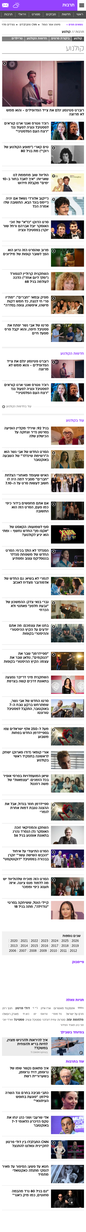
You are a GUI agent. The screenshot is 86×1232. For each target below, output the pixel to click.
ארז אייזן (46, 1008)
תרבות (68, 5)
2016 (44, 945)
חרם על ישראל (75, 1014)
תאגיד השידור (67, 1025)
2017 (54, 945)
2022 (34, 940)
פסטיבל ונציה (33, 1020)
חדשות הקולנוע (37, 38)
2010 (53, 950)
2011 (63, 950)
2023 (44, 940)
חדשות (66, 14)
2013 (14, 945)
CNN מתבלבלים (28, 25)
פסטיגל (19, 1020)
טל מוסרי (57, 1014)
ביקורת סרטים (60, 38)
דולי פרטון (22, 1008)
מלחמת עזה (75, 1020)
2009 (43, 950)
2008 (33, 950)
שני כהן (80, 1025)
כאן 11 (26, 1014)
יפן (35, 1014)
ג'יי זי (35, 1008)
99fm (81, 1008)
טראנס (44, 1014)
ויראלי (22, 14)
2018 (65, 945)
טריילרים (17, 38)
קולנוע (66, 32)
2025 (65, 940)
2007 (22, 950)
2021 (24, 940)
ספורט (36, 14)
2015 (34, 945)
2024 (54, 940)
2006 (12, 950)
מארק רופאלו (10, 1014)
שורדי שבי (7, 1020)
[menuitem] (66, 15)
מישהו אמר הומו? (51, 25)
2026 (75, 940)
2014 (24, 945)
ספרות (61, 1020)
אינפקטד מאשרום (64, 1008)
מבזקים (51, 14)
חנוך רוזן (7, 1008)
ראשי (79, 14)
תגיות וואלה (75, 1000)
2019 (75, 945)
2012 (73, 950)
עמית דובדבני (49, 1020)
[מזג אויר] (16, 5)
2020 (14, 940)
